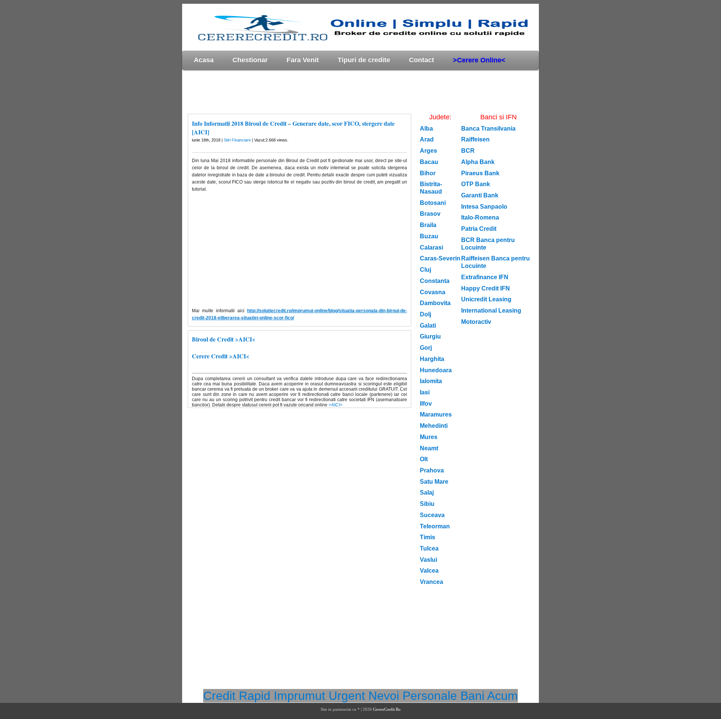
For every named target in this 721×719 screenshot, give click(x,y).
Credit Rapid (236, 695)
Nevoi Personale (412, 695)
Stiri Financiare (237, 140)
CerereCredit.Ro (387, 709)
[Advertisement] (319, 91)
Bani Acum (489, 695)
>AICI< (335, 405)
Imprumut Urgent (319, 695)
